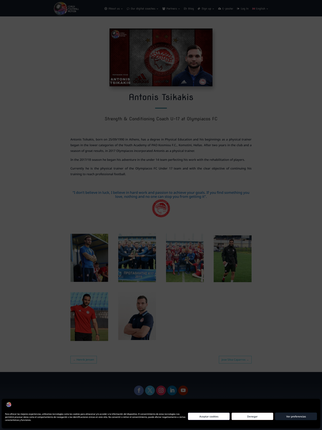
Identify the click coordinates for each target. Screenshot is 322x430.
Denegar (252, 416)
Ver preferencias (296, 416)
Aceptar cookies (208, 416)
